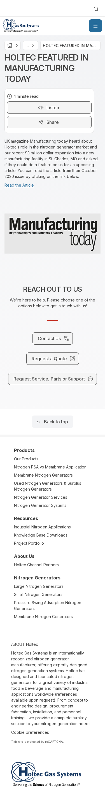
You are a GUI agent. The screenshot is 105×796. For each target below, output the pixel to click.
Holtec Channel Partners (36, 564)
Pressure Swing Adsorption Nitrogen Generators (47, 605)
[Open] (95, 25)
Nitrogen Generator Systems (40, 505)
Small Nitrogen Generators (38, 594)
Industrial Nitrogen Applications (42, 527)
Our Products (26, 458)
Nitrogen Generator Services (40, 497)
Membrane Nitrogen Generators (43, 475)
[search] (96, 9)
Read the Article (19, 185)
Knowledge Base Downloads (40, 535)
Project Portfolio (29, 543)
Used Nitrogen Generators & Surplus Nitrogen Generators (47, 486)
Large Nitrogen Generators (39, 586)
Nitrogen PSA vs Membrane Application (50, 467)
